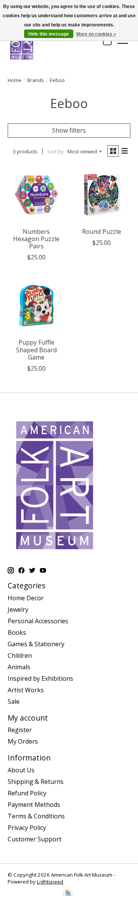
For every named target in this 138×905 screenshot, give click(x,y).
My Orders (23, 741)
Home (14, 80)
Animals (19, 667)
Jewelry (18, 609)
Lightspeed (50, 881)
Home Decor (26, 598)
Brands (35, 80)
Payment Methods (34, 804)
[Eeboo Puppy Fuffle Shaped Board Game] (36, 305)
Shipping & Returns (36, 781)
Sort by (55, 151)
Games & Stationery (36, 644)
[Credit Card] (67, 893)
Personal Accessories (38, 621)
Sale (14, 701)
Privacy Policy (27, 827)
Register (20, 730)
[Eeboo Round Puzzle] (101, 194)
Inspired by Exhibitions (40, 678)
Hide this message (48, 34)
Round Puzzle (101, 231)
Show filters (69, 130)
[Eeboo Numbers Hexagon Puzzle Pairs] (36, 194)
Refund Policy (27, 793)
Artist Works (26, 690)
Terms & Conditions (36, 816)
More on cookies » (96, 34)
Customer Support (34, 839)
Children (20, 655)
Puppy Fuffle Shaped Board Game (36, 349)
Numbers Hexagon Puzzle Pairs (36, 238)
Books (17, 632)
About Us (21, 770)
